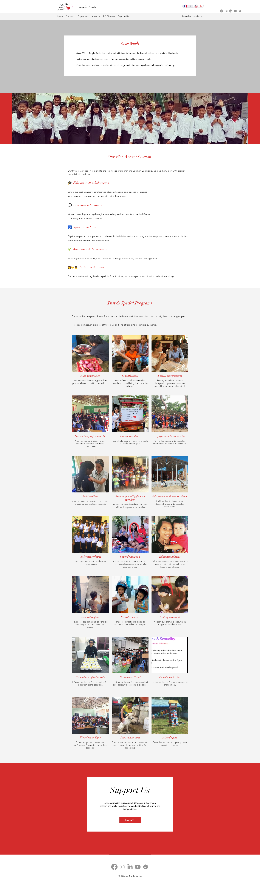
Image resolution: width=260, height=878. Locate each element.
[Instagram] (226, 10)
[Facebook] (221, 10)
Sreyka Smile (87, 7)
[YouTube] (235, 10)
